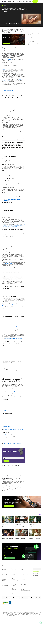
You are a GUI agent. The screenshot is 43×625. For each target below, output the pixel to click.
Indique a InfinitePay (23, 570)
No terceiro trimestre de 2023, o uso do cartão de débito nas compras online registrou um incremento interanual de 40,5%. (13, 225)
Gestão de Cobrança (5, 574)
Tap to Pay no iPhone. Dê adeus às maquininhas (10, 410)
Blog (21, 568)
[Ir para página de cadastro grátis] (21, 502)
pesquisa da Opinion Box (6, 69)
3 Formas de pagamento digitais (31, 37)
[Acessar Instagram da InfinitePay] (9, 598)
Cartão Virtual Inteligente (15, 569)
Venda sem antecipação (5, 584)
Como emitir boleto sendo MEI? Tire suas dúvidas (8, 526)
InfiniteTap (15, 326)
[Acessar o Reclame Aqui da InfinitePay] (6, 602)
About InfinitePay (23, 585)
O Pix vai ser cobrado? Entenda (8, 90)
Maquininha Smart (4, 569)
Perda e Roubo (14, 589)
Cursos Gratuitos (23, 575)
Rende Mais (13, 585)
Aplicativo (3, 575)
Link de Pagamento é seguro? (7, 426)
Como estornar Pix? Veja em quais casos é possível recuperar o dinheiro (35, 526)
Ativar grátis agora (6, 43)
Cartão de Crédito (14, 573)
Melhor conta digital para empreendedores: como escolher (12, 443)
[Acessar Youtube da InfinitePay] (11, 598)
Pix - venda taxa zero (5, 585)
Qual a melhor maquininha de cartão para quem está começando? (7, 538)
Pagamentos (6, 5)
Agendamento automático (15, 580)
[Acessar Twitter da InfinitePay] (16, 598)
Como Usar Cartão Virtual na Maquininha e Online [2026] (19, 526)
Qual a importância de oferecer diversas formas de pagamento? (33, 34)
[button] (9, 1)
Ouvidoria (22, 589)
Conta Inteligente (5, 434)
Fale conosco (23, 579)
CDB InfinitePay (14, 574)
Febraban (9, 59)
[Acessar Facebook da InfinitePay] (18, 598)
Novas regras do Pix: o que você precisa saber (10, 88)
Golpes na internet (14, 593)
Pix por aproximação (14, 578)
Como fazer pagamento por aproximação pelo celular (13, 338)
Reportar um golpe (14, 590)
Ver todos (39, 514)
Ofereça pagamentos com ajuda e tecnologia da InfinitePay (33, 44)
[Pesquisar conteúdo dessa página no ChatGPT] (14, 23)
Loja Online (3, 570)
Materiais (22, 569)
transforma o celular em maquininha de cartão (14, 327)
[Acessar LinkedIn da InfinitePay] (13, 598)
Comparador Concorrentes (24, 574)
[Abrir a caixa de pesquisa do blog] (40, 1)
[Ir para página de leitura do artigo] (8, 519)
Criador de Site (4, 579)
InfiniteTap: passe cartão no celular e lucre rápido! (11, 409)
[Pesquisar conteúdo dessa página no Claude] (37, 598)
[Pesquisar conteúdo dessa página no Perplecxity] (18, 23)
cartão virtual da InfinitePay (8, 263)
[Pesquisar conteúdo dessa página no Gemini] (16, 23)
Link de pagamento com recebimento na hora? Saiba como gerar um (13, 429)
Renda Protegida (14, 584)
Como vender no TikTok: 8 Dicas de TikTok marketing (20, 538)
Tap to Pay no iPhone (5, 568)
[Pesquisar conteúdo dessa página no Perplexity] (34, 598)
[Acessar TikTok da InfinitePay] (6, 598)
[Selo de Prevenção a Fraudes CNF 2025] (10, 602)
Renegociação (13, 579)
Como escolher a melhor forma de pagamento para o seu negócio (34, 42)
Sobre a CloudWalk (23, 583)
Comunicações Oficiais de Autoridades (26, 590)
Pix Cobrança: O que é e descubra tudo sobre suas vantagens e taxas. (34, 538)
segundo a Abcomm (16, 279)
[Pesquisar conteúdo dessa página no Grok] (39, 598)
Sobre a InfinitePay (23, 584)
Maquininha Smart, (12, 391)
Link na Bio (3, 580)
